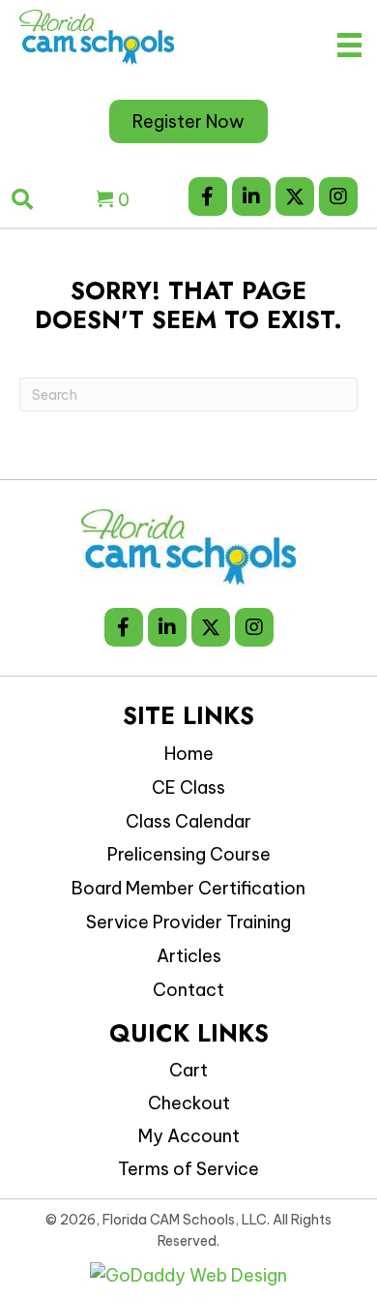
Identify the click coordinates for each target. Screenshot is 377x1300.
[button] (207, 196)
